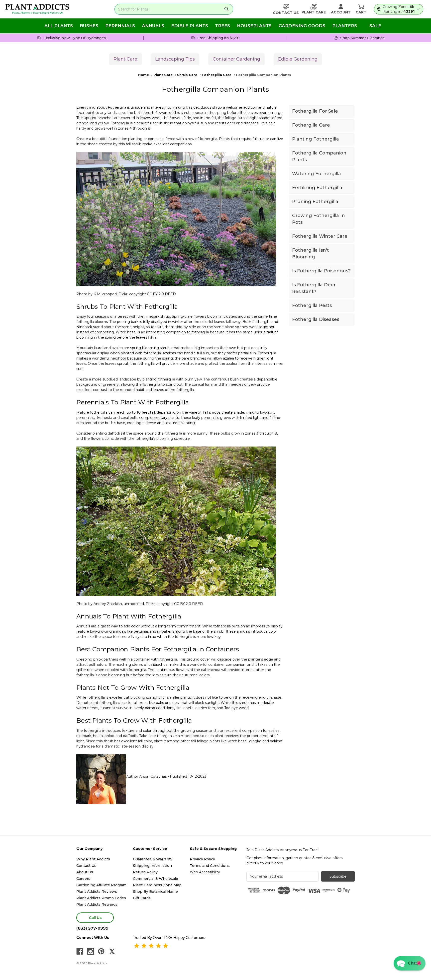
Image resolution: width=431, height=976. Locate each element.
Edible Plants (189, 25)
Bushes (89, 25)
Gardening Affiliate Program (101, 885)
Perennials (120, 25)
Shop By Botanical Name (155, 891)
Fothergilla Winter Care (319, 236)
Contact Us (86, 865)
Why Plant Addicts (93, 859)
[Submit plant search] (226, 9)
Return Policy (145, 872)
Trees (222, 25)
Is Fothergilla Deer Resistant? (314, 288)
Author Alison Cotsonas (147, 776)
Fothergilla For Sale (315, 111)
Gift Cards (142, 898)
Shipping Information (152, 865)
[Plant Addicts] (37, 9)
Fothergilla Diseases (315, 319)
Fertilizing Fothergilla (317, 187)
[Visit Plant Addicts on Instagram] (90, 951)
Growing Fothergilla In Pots (318, 219)
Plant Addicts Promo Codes (101, 898)
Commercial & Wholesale (155, 878)
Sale (375, 25)
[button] (410, 963)
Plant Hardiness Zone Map (157, 885)
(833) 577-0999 (92, 928)
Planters (344, 25)
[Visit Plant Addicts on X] (111, 951)
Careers (83, 878)
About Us (84, 872)
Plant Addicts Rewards (96, 904)
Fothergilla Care (311, 125)
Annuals (153, 25)
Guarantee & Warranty (152, 859)
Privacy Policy (202, 859)
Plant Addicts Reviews (96, 891)
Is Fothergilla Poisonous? (321, 271)
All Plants (58, 25)
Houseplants (254, 25)
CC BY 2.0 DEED (161, 294)
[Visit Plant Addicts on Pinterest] (101, 951)
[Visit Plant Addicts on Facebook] (79, 951)
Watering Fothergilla (316, 173)
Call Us (95, 917)
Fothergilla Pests (312, 305)
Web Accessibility (205, 872)
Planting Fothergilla (315, 139)
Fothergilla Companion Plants (319, 156)
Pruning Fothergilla (315, 201)
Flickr (122, 294)
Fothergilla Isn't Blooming (310, 253)
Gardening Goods (302, 25)
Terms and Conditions (210, 865)
